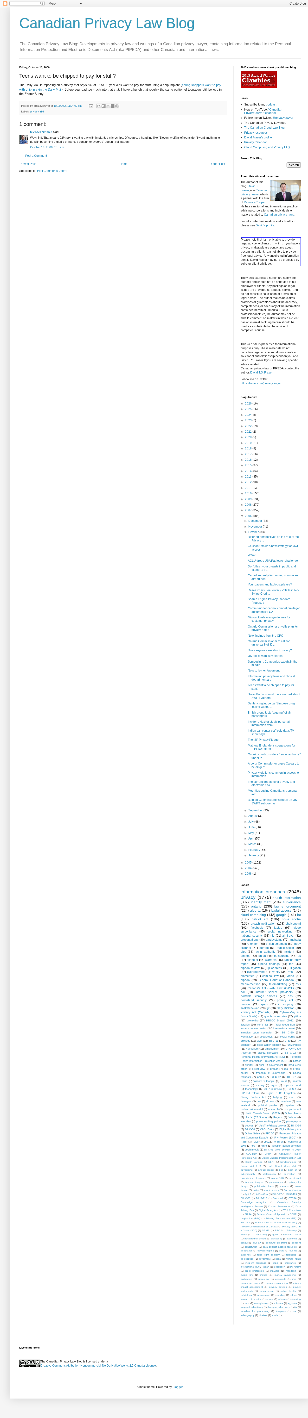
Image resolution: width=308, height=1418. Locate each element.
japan (266, 1266)
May (251, 833)
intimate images (254, 1182)
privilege (245, 1040)
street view (258, 1068)
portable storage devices (259, 996)
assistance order (291, 1234)
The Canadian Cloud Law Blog (264, 127)
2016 (248, 459)
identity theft (261, 902)
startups (284, 1186)
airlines (245, 956)
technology (251, 1089)
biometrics (247, 976)
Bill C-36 (250, 1129)
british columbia (276, 943)
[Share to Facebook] (112, 106)
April (251, 838)
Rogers (277, 1117)
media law (247, 1275)
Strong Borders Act (253, 1097)
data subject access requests (280, 1246)
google (281, 915)
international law (250, 1266)
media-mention (250, 984)
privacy (34, 111)
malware (274, 1270)
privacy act (285, 1000)
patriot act (259, 919)
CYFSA (293, 1198)
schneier (252, 960)
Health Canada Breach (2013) (262, 1113)
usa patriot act (292, 1109)
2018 (248, 448)
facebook (257, 927)
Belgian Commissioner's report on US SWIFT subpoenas (272, 801)
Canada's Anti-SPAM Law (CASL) (271, 988)
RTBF (244, 1141)
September (255, 810)
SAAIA (266, 1230)
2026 (248, 403)
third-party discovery (279, 1307)
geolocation (247, 1258)
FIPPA (248, 1214)
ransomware (263, 1295)
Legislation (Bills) (250, 1218)
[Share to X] (107, 106)
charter (249, 1065)
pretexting (252, 1020)
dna (259, 1101)
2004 (248, 868)
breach (274, 1068)
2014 (248, 471)
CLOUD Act (267, 1129)
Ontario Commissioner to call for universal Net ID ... (269, 643)
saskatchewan (250, 1008)
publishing (246, 1295)
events (293, 1250)
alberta (255, 910)
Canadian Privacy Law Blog (107, 23)
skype (273, 1085)
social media (252, 1149)
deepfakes (246, 1250)
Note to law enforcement (264, 670)
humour (246, 1004)
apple (275, 1234)
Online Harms (293, 1113)
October (253, 532)
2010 (248, 493)
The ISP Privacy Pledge (263, 739)
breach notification (263, 923)
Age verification (292, 1190)
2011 (248, 488)
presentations (249, 939)
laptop (278, 927)
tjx (268, 1008)
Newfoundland (288, 1162)
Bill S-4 (292, 1089)
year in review (271, 1190)
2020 (248, 437)
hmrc (264, 1145)
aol (243, 992)
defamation (269, 1174)
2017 (248, 454)
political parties (267, 1105)
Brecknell (278, 1198)
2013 (248, 476)
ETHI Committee (291, 1210)
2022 (248, 426)
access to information (253, 1028)
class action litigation (269, 1044)
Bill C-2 (291, 1077)
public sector (285, 948)
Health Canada (254, 1162)
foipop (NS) (277, 1178)
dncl (261, 1065)
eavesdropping (265, 1250)
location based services (286, 1145)
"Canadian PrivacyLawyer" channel (263, 111)
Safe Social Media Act (282, 1166)
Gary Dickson (286, 1008)
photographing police (268, 1121)
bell (281, 1170)
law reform (295, 1266)
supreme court (292, 1085)
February (254, 850)
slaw (246, 1303)
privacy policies (278, 1287)
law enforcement (287, 906)
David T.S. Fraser (261, 372)
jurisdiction (279, 1266)
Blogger (178, 1387)
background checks (255, 1238)
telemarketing (278, 984)
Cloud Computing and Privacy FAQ (267, 147)
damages (246, 1101)
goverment (264, 1258)
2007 (248, 510)
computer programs (276, 1242)
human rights (293, 1258)
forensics (291, 1254)
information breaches (263, 891)
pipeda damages (268, 1052)
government (276, 1065)
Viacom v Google (264, 1081)
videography (247, 1315)
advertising (247, 1170)
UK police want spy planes (265, 656)
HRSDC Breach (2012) (280, 1020)
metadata (285, 1101)
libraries (245, 1024)
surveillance (292, 902)
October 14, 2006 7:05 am (47, 147)
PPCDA (269, 1133)
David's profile (265, 225)
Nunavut (245, 1222)
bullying (277, 1097)
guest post (295, 1178)
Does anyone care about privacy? (270, 650)
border (297, 1060)
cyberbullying (256, 972)
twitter (256, 1190)
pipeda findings (269, 964)
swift (259, 1040)
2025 (248, 409)
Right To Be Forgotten (281, 1093)
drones (270, 1101)
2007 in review (273, 1089)
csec (292, 1097)
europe (264, 948)
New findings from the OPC (265, 635)
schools (282, 1299)
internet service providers (274, 992)
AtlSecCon (262, 1194)
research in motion (251, 1299)
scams (269, 1299)
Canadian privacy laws (279, 214)
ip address (275, 968)
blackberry (276, 1238)
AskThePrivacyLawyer (272, 1125)
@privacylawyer (282, 117)
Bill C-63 (245, 1198)
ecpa (281, 1250)
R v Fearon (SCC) (285, 1137)
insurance (290, 1263)
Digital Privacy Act (290, 1129)
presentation (276, 1182)
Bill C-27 (277, 1194)
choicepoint (293, 923)
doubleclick (266, 1036)
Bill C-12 (275, 1077)
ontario (256, 906)
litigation (295, 968)
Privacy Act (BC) (251, 1166)
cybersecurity (248, 1174)
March (252, 844)
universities (294, 1044)
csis (298, 984)
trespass (281, 1311)
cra (253, 1145)
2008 (248, 504)
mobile (263, 1275)
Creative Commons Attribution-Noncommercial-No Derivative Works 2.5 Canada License (98, 1365)
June (252, 827)
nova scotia (291, 919)
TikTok (244, 1234)
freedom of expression (270, 1072)
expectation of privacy (253, 1178)
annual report (266, 1170)
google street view (275, 1016)
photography (293, 1121)
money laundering (285, 1275)
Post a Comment (36, 155)
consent (296, 1242)
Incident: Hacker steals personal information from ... (269, 723)
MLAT (271, 1162)
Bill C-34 (296, 1125)
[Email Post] (91, 105)
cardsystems (274, 939)
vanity (276, 972)
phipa (262, 956)
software (278, 1303)
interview (246, 1121)
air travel (288, 935)
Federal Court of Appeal (270, 1214)
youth (275, 1315)
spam (264, 1004)
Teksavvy (292, 1230)
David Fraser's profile (258, 137)
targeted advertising (252, 1307)
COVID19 (251, 1153)
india (275, 1263)
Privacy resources (256, 132)
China (244, 1081)
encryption (289, 1174)
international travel (284, 1028)
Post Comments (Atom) (52, 171)
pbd (294, 1279)
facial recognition (285, 1024)
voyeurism (252, 1048)
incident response (255, 1263)
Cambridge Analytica (253, 1202)
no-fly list (262, 1024)
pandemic (263, 1279)
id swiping (285, 1004)
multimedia (246, 1279)
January (254, 855)
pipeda (245, 980)
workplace (247, 1036)
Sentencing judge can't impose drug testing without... (271, 705)
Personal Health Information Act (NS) (263, 1056)
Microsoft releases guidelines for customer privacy (269, 619)
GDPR (293, 1214)
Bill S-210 (261, 1198)
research (273, 1109)
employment (272, 1048)
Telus (255, 1141)
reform (293, 1295)
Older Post (218, 164)
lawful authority (265, 951)
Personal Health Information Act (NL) (276, 1222)
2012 (248, 482)
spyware (292, 1303)
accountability (259, 1234)
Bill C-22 (290, 1052)
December (255, 520)
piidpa (297, 1016)
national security (252, 935)
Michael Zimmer (41, 132)
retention (252, 943)
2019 (248, 443)
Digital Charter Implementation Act (281, 1158)
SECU (278, 1230)
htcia (278, 1258)
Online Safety (252, 1133)
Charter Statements (279, 1206)
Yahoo (292, 1117)
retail (291, 972)
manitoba (291, 1270)
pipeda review (250, 968)
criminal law (270, 976)
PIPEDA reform (250, 1093)
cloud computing (253, 915)
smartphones (261, 1303)
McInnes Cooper (254, 202)
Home (124, 164)
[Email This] (98, 106)
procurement (267, 1291)
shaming (296, 1299)
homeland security (254, 1000)
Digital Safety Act (268, 1210)
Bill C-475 (291, 1194)
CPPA (268, 1153)
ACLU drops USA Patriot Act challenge (273, 560)
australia (295, 939)
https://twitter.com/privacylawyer (261, 383)
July (251, 821)
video (290, 976)
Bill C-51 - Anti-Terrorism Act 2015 (282, 1149)
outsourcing (281, 956)
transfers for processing (255, 1311)
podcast (271, 104)
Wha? (252, 555)
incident (289, 951)
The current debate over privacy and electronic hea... (271, 783)
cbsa (267, 1141)
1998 (248, 873)
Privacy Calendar (255, 142)
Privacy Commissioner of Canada (259, 1226)
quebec (290, 1105)
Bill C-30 (287, 1032)
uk (299, 956)
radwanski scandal (252, 1109)
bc (299, 915)
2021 (248, 431)
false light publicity (268, 1254)
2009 (248, 499)
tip (295, 1307)
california (292, 1238)
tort (291, 964)
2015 (248, 465)
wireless (263, 1315)
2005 (248, 862)
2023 (248, 420)
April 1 (248, 1194)
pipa (243, 951)
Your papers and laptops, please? (270, 584)
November (255, 526)
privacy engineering (277, 1283)
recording (280, 1295)
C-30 (287, 1040)
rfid (42, 111)
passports (280, 1279)
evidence (246, 1254)
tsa (294, 1311)
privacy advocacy (250, 1283)
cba (285, 1068)
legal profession (254, 1270)
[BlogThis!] (103, 106)
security (260, 1085)
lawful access (281, 910)
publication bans (264, 1186)
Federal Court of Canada (276, 980)
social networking (280, 931)
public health (288, 1291)
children (278, 1141)
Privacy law (288, 1226)
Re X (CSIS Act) (256, 1117)
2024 (248, 415)
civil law (257, 1242)
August (253, 816)
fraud (284, 1081)
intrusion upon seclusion (256, 1032)
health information (287, 898)
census (245, 1242)
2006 (248, 516)
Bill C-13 (273, 1040)
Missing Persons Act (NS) (281, 1218)
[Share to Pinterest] (117, 106)
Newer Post (28, 164)
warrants (270, 960)
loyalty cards (287, 1036)
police (260, 1077)
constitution (251, 1246)
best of (292, 1170)
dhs (290, 996)
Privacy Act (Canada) (255, 1012)
